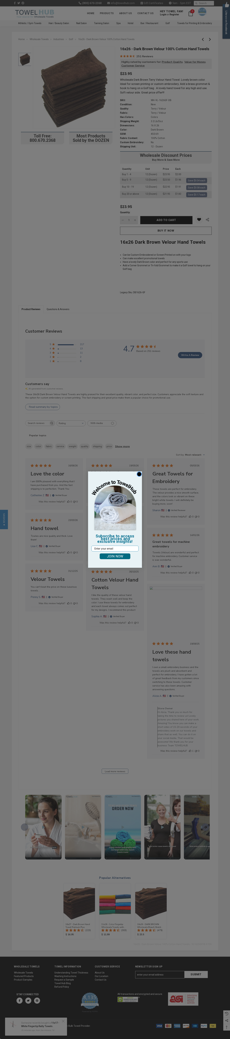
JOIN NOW (115, 556)
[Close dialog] (139, 474)
